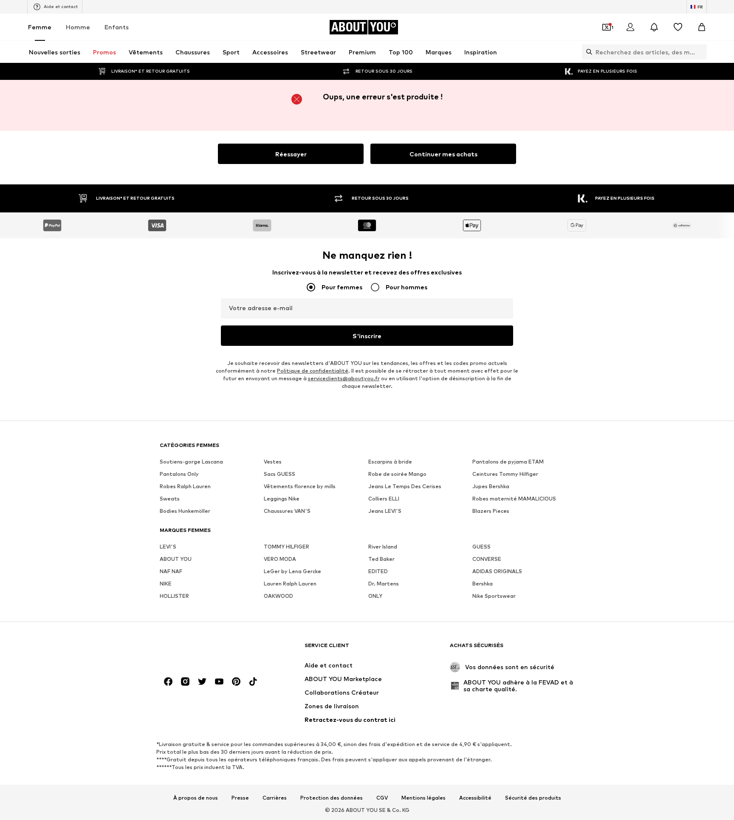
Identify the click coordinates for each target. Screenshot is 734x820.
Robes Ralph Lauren (185, 486)
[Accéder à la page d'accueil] (206, 649)
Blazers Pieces (490, 511)
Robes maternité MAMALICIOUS (514, 498)
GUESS (481, 546)
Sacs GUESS (279, 474)
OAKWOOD (278, 596)
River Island (382, 546)
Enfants (116, 27)
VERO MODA (280, 559)
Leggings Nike (281, 498)
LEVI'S (168, 546)
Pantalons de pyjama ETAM (508, 461)
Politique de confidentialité (312, 371)
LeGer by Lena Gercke (292, 571)
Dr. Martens (383, 583)
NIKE (166, 583)
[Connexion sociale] (168, 681)
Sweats (170, 498)
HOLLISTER (174, 596)
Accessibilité (475, 798)
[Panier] (702, 27)
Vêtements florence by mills (300, 486)
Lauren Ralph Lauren (290, 583)
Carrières (275, 798)
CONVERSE (486, 559)
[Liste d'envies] (678, 27)
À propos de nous (195, 798)
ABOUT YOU (176, 559)
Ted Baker (381, 559)
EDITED (378, 571)
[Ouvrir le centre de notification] (654, 27)
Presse (240, 798)
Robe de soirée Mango (397, 474)
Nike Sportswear (494, 596)
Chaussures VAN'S (287, 511)
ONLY (375, 596)
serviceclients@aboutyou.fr (344, 378)
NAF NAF (171, 571)
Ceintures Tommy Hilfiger (505, 474)
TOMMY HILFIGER (286, 546)
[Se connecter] (630, 27)
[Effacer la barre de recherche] (700, 51)
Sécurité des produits (533, 798)
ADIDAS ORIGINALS (497, 571)
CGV (382, 798)
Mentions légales (423, 798)
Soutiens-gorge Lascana (191, 461)
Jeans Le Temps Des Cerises (404, 486)
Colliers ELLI (383, 498)
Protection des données (331, 798)
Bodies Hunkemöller (185, 511)
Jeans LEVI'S (384, 511)
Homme (78, 27)
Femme (39, 27)
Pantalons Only (179, 474)
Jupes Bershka (490, 486)
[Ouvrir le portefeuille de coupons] (606, 27)
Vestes (273, 461)
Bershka (482, 583)
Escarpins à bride (390, 461)
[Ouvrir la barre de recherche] (587, 52)
